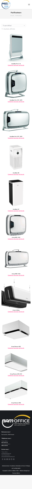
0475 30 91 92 (4, 442)
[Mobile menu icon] (29, 4)
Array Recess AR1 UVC (16, 374)
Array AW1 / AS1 (16, 237)
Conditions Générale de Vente (17, 466)
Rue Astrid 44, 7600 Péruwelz (7, 434)
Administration (5, 466)
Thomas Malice (16, 473)
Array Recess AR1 (16, 346)
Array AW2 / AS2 (16, 273)
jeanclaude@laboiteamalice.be (8, 456)
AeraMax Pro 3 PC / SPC (16, 100)
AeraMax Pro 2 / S (16, 63)
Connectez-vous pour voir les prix (16, 65)
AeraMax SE (16, 173)
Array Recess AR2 (16, 402)
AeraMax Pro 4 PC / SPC (16, 136)
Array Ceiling (16, 310)
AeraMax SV (16, 209)
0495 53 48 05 (4, 445)
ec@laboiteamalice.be (6, 453)
